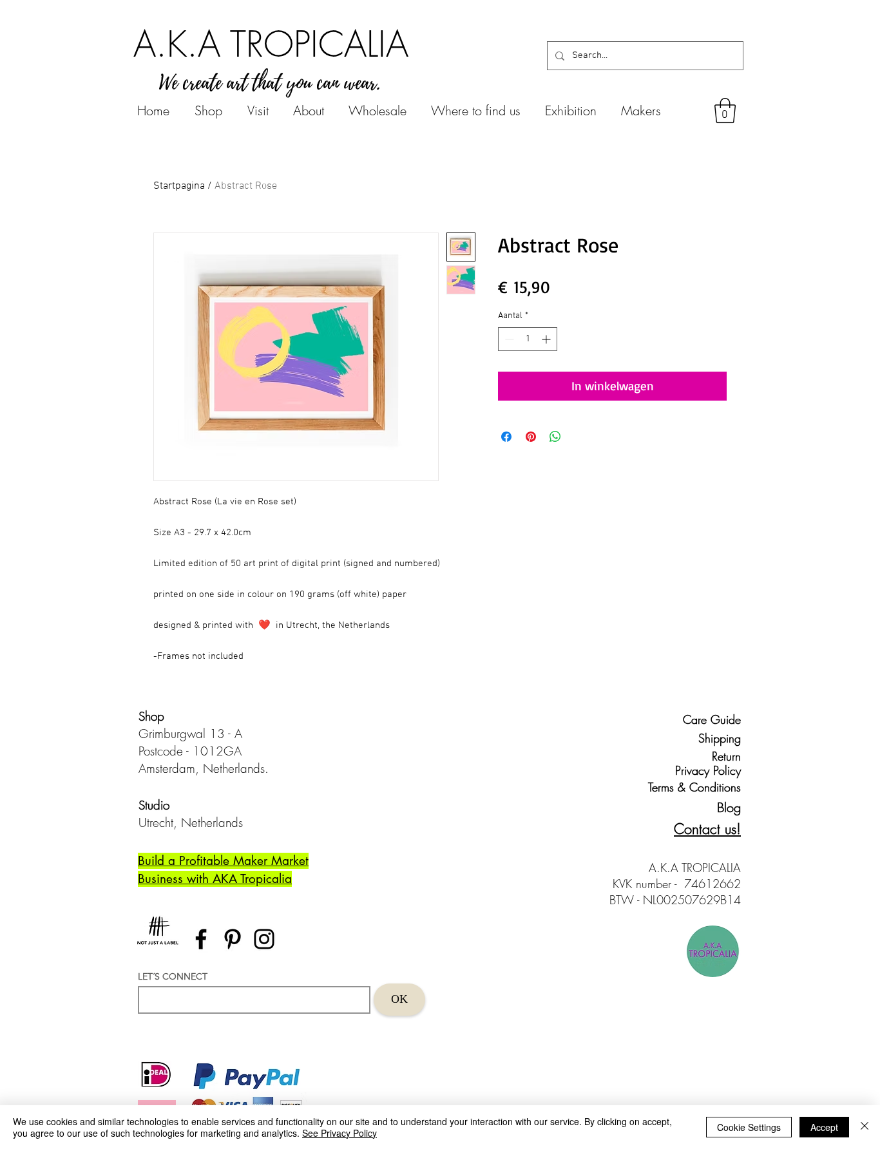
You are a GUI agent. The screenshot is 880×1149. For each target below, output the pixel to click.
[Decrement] (508, 339)
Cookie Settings (749, 1127)
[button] (725, 110)
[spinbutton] (527, 339)
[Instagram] (264, 939)
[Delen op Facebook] (506, 436)
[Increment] (547, 339)
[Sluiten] (864, 1127)
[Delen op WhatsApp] (555, 436)
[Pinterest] (232, 939)
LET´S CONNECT (172, 976)
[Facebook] (201, 939)
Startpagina (179, 186)
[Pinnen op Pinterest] (531, 436)
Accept (824, 1127)
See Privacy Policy (339, 1132)
